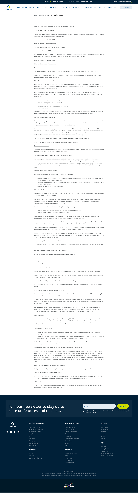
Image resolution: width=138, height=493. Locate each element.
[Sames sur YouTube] (10, 432)
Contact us (104, 438)
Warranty (68, 436)
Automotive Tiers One (36, 429)
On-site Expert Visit (71, 431)
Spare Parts (68, 441)
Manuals (46, 2)
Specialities (32, 445)
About (101, 7)
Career (110, 7)
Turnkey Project (70, 427)
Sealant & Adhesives (35, 458)
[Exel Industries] (69, 486)
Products (40, 7)
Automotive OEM (34, 427)
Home (35, 15)
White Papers (69, 458)
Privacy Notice (105, 449)
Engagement (105, 429)
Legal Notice (104, 446)
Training (67, 434)
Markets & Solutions (24, 7)
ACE (30, 436)
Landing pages (44, 15)
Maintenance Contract (72, 438)
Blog (66, 456)
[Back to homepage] (9, 7)
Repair (67, 443)
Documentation (88, 7)
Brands (103, 434)
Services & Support (70, 7)
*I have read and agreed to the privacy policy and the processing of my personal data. (107, 411)
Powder (31, 456)
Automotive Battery (35, 431)
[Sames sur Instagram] (18, 432)
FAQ (66, 445)
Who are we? (105, 427)
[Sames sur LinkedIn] (7, 432)
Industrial (32, 441)
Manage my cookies (107, 453)
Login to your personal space (121, 2)
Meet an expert (58, 2)
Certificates (68, 460)
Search (127, 7)
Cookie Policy (105, 451)
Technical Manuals (71, 453)
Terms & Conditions (107, 456)
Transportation (33, 443)
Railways (32, 438)
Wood (31, 434)
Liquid (31, 453)
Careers (103, 436)
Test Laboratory (70, 429)
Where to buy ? (54, 7)
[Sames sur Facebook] (14, 432)
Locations (103, 431)
